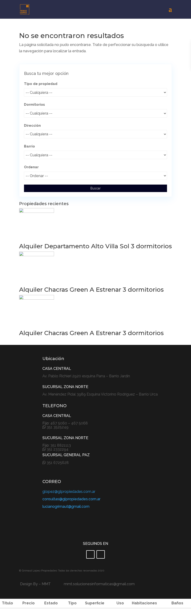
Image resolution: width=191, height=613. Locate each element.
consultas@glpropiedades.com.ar (71, 499)
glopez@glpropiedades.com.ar (68, 491)
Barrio (29, 146)
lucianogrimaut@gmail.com (65, 506)
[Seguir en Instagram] (100, 554)
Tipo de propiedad (40, 84)
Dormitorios (34, 104)
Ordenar (31, 167)
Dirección (32, 125)
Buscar (95, 188)
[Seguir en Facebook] (90, 554)
